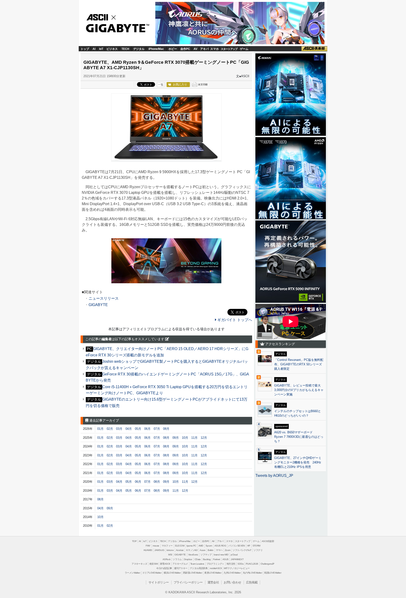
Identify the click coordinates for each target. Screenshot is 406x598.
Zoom (227, 550)
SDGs (240, 563)
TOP (134, 541)
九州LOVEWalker (232, 572)
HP (248, 545)
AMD (201, 545)
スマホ (214, 49)
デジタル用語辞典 (198, 568)
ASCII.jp (102, 17)
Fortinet (216, 559)
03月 (119, 429)
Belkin (210, 550)
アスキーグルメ (180, 563)
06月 (147, 429)
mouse (156, 545)
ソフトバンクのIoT (242, 550)
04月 (128, 429)
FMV (148, 545)
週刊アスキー (180, 568)
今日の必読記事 (164, 568)
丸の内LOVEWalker (252, 572)
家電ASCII (165, 563)
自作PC (185, 49)
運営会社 (213, 582)
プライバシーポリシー (188, 582)
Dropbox (188, 559)
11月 (194, 437)
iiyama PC (191, 545)
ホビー (172, 49)
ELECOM (179, 545)
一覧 (161, 84)
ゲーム (244, 49)
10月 (185, 437)
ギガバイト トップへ (234, 320)
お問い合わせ (232, 582)
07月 (157, 429)
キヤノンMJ (191, 550)
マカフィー (167, 545)
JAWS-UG (159, 550)
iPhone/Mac (156, 49)
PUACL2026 (252, 563)
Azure (202, 550)
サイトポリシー (158, 582)
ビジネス (112, 49)
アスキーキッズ (139, 563)
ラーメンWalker (132, 572)
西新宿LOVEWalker (192, 572)
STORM (256, 545)
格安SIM (153, 563)
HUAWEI (148, 550)
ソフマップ (205, 554)
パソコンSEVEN (236, 545)
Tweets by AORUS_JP (274, 476)
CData (198, 559)
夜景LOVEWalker (212, 572)
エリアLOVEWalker (151, 572)
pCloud (234, 554)
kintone (170, 550)
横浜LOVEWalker (172, 572)
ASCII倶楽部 (314, 48)
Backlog (207, 559)
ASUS (226, 559)
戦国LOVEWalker (272, 572)
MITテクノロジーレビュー (237, 568)
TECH (125, 49)
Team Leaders (197, 563)
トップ (85, 49)
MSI (170, 554)
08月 (166, 429)
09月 (175, 437)
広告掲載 (252, 582)
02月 (110, 429)
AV (195, 49)
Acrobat (179, 550)
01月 (100, 429)
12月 (204, 437)
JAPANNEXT (237, 559)
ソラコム (177, 559)
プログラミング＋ (215, 563)
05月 (138, 429)
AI (94, 49)
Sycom (209, 545)
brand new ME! (221, 554)
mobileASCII (216, 568)
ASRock (166, 559)
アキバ (204, 49)
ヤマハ (219, 550)
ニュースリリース (104, 298)
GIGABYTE (115, 28)
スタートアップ (229, 49)
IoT (101, 49)
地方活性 (230, 563)
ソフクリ (258, 550)
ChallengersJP (267, 563)
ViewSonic (193, 554)
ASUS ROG (220, 545)
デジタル (138, 49)
